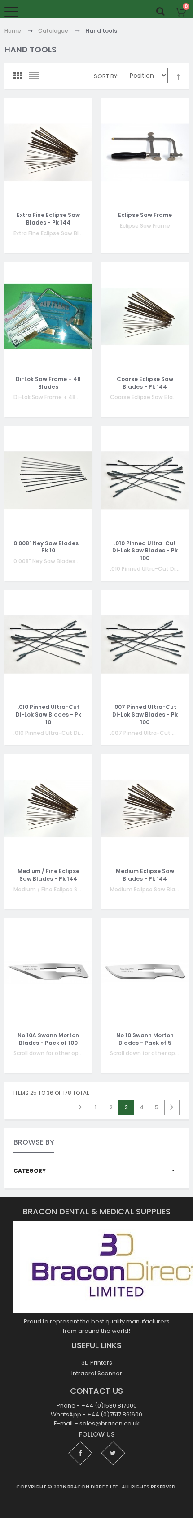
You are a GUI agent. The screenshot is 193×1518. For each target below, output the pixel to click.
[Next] (172, 1107)
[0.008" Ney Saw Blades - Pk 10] (48, 480)
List (36, 78)
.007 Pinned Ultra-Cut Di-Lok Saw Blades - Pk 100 (145, 714)
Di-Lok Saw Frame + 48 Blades (48, 382)
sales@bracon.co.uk (109, 1423)
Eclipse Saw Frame (145, 215)
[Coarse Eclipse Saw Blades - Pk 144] (145, 316)
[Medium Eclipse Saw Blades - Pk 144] (145, 808)
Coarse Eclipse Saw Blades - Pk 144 (145, 382)
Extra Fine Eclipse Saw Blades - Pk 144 (48, 218)
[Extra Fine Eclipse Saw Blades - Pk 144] (48, 152)
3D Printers (96, 1362)
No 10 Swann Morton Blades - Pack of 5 (145, 1039)
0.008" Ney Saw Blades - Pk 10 (48, 546)
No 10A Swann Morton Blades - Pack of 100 (48, 1039)
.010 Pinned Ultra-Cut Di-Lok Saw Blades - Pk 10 (48, 714)
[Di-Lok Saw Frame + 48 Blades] (48, 316)
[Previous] (80, 1107)
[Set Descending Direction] (178, 77)
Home (12, 31)
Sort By (105, 76)
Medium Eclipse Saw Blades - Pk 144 (145, 874)
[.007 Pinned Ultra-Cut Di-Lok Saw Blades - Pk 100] (145, 644)
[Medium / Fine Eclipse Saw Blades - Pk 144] (48, 808)
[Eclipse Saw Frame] (145, 152)
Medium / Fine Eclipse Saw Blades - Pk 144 (48, 874)
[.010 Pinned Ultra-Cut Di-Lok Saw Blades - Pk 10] (48, 644)
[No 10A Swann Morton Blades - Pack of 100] (48, 972)
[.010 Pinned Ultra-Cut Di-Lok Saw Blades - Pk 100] (145, 480)
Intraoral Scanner (96, 1373)
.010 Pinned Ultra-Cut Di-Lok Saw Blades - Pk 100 (145, 550)
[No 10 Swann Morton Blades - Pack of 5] (145, 972)
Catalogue (53, 31)
